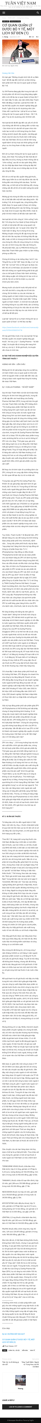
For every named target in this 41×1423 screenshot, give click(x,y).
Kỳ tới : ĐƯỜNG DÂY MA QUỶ (13, 1334)
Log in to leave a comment (20, 1407)
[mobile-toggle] (3, 13)
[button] (38, 13)
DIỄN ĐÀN (25, 1350)
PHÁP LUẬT (11, 18)
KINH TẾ (32, 1350)
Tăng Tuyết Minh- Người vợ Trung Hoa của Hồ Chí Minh (30, 1364)
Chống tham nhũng (23, 18)
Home (4, 18)
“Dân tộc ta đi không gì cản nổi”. (10, 1363)
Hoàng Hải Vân (8, 73)
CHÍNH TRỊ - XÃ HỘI (14, 1350)
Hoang (6, 37)
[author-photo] (20, 1385)
